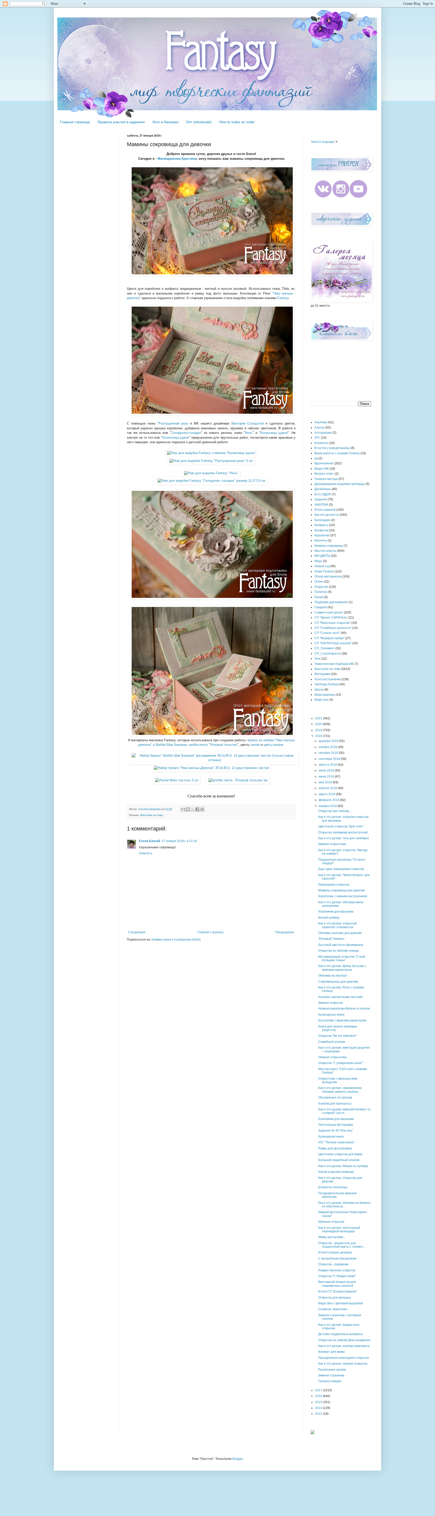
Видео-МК (321, 468)
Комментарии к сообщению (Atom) (176, 939)
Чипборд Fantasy (326, 684)
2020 (319, 724)
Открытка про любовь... (334, 811)
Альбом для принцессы (335, 1103)
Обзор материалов (328, 576)
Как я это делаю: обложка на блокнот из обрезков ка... (344, 1204)
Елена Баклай (149, 841)
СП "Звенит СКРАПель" (331, 617)
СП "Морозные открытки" (332, 623)
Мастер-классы (325, 551)
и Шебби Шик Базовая (170, 745)
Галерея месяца (326, 479)
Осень (318, 581)
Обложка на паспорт (332, 975)
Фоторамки (322, 674)
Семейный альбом (331, 1042)
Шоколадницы (324, 694)
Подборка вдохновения (331, 602)
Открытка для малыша (334, 1297)
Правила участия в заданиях (121, 122)
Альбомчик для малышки (336, 1119)
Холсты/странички (327, 679)
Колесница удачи (273, 433)
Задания (320, 499)
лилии (255, 745)
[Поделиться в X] (192, 809)
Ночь (248, 433)
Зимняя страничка (331, 1375)
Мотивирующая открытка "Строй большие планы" (341, 958)
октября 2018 (329, 753)
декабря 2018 (329, 741)
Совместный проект (328, 612)
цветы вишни (273, 745)
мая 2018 (326, 782)
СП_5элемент (324, 648)
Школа (319, 689)
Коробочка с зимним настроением (342, 896)
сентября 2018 (330, 759)
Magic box (321, 699)
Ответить (145, 853)
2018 (319, 736)
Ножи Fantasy (324, 571)
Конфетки (321, 530)
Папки (318, 597)
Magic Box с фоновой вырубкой (340, 1303)
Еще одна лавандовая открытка (341, 869)
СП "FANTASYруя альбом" (332, 643)
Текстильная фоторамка (335, 1124)
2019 (319, 730)
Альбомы (321, 422)
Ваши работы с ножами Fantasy (337, 453)
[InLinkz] (313, 1432)
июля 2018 (327, 770)
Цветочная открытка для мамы (340, 1154)
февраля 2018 (329, 800)
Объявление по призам (335, 1097)
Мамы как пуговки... (331, 1237)
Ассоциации (323, 432)
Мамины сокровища (328, 545)
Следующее (137, 932)
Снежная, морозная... (333, 1309)
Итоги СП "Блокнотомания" (337, 1291)
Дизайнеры (322, 489)
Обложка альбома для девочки (340, 933)
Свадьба (320, 607)
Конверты (321, 525)
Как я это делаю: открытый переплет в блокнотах (337, 925)
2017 (319, 1390)
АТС (317, 437)
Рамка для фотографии (335, 1148)
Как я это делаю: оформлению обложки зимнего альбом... (340, 1089)
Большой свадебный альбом (338, 1160)
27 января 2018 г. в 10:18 (179, 841)
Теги (317, 658)
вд (316, 458)
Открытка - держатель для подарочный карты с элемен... (341, 1244)
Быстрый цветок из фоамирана (340, 945)
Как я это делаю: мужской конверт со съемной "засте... (344, 1111)
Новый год (321, 566)
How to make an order (237, 122)
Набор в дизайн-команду (336, 1172)
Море (318, 561)
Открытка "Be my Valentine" (337, 1036)
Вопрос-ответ (324, 473)
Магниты (320, 540)
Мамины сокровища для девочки (341, 890)
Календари (322, 520)
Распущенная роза (173, 423)
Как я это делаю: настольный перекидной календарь (339, 1229)
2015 (319, 1402)
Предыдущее (284, 932)
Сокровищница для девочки (338, 981)
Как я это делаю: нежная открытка (342, 1363)
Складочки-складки (186, 433)
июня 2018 (327, 776)
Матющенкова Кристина (177, 158)
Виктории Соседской (247, 423)
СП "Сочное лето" (327, 633)
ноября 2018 (328, 747)
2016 (319, 1396)
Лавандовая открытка (333, 884)
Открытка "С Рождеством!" (337, 1276)
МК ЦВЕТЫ (322, 556)
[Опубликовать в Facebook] (197, 809)
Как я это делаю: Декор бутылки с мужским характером (342, 967)
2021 (319, 718)
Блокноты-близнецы (332, 1187)
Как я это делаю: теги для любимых (343, 838)
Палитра (320, 592)
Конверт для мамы (331, 1351)
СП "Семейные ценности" (332, 628)
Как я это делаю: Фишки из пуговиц (343, 1166)
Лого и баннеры (165, 122)
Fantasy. (283, 298)
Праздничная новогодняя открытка (343, 1358)
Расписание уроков (332, 1369)
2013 (319, 1413)
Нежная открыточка (332, 1057)
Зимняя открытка (330, 1003)
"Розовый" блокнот (331, 939)
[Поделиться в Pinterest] (202, 809)
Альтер (319, 427)
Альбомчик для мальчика (335, 911)
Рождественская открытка (336, 1270)
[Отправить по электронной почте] (183, 809)
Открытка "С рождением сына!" (340, 1063)
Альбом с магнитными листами (340, 997)
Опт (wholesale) (199, 122)
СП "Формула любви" (329, 638)
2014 (319, 1408)
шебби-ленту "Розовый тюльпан (213, 745)
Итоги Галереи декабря (335, 1252)
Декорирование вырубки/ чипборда (339, 484)
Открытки (321, 587)
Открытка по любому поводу (338, 950)
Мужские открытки (331, 1221)
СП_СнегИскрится (327, 653)
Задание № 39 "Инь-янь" (335, 1130)
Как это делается (326, 515)
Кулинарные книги (331, 1014)
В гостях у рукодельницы (332, 448)
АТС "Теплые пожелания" (336, 1142)
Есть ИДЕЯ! (322, 494)
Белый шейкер (328, 917)
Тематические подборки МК (334, 664)
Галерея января (329, 1381)
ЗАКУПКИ (321, 504)
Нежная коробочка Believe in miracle (344, 1008)
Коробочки (322, 535)
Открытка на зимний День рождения (344, 1340)
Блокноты (321, 443)
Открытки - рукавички (333, 1264)
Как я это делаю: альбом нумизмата (344, 1346)
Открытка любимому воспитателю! (343, 832)
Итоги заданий (325, 509)
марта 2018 (327, 794)
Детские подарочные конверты (340, 1334)
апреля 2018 (328, 788)
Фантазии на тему (151, 815)
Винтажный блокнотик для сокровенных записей (337, 1283)
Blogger (237, 1459)
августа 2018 (328, 764)
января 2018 (328, 806)
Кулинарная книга (331, 1136)
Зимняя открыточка (332, 844)
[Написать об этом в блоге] (187, 809)
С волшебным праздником (337, 1258)
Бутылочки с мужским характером (342, 1020)
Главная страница (75, 122)
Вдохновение (324, 463)
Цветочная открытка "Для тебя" (341, 826)
